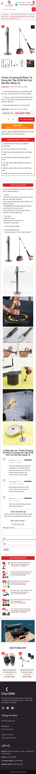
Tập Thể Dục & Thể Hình (18, 14)
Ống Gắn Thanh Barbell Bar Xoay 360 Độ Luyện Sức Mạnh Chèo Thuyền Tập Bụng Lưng (20, 564)
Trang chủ (5, 14)
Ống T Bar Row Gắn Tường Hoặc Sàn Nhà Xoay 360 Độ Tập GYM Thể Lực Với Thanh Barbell (20, 610)
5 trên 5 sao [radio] (23, 524)
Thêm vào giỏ (28, 119)
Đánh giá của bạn (18, 521)
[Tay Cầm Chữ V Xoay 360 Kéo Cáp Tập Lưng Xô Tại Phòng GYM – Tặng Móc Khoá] (6, 593)
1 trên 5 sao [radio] (13, 524)
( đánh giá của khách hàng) (18, 87)
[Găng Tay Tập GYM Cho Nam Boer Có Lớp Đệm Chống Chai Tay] (9, 660)
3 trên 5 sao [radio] (18, 524)
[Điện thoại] (22, 3)
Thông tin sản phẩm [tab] (18, 185)
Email (4, 544)
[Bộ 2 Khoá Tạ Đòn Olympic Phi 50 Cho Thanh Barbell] (6, 602)
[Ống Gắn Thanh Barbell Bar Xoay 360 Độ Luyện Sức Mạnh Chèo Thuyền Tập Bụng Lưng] (6, 565)
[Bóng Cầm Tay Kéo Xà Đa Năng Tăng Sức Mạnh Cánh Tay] (6, 584)
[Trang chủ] (9, 3)
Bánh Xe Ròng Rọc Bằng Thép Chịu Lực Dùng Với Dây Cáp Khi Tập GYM (21, 573)
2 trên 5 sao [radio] (15, 524)
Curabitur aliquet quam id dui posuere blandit (18, 734)
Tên (4, 538)
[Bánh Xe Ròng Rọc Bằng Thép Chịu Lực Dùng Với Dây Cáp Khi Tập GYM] (6, 574)
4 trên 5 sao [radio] (20, 524)
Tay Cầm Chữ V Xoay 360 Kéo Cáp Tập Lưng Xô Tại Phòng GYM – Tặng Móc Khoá (21, 592)
